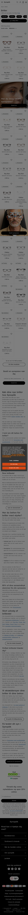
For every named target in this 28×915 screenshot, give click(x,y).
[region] (14, 457)
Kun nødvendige (14, 464)
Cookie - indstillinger (14, 460)
